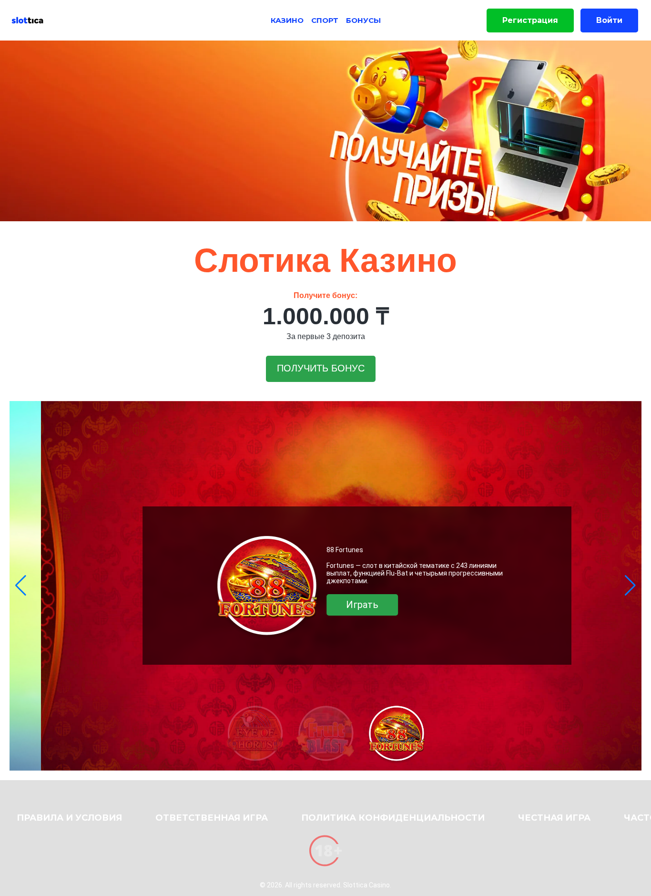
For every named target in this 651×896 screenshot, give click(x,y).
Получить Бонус (321, 368)
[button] (20, 585)
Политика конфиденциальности (393, 818)
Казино (287, 20)
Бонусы (363, 20)
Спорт (324, 20)
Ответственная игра (211, 818)
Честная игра (554, 818)
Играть (331, 604)
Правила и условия (69, 818)
